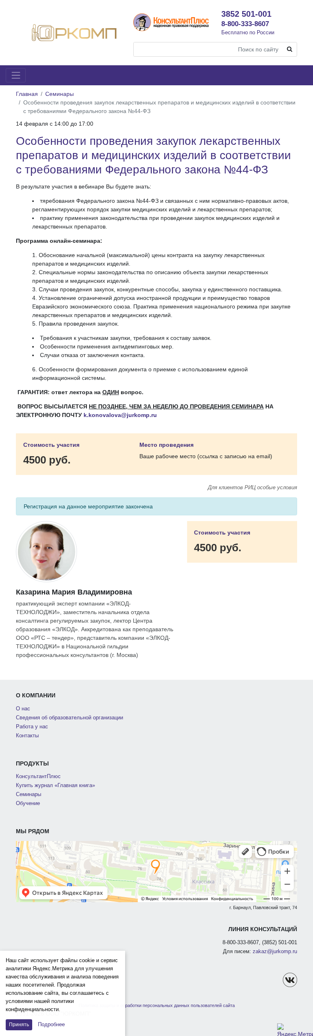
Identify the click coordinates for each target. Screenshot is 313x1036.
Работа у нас (32, 727)
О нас (23, 709)
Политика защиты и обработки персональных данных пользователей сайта (157, 1005)
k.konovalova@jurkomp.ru (120, 415)
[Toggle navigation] (16, 75)
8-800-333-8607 (245, 24)
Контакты (27, 736)
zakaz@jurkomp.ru (275, 951)
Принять (19, 1024)
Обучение (28, 803)
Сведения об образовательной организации (69, 718)
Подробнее (51, 1024)
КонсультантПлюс (38, 776)
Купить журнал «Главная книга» (55, 785)
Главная (27, 94)
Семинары (59, 94)
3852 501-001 (246, 13)
